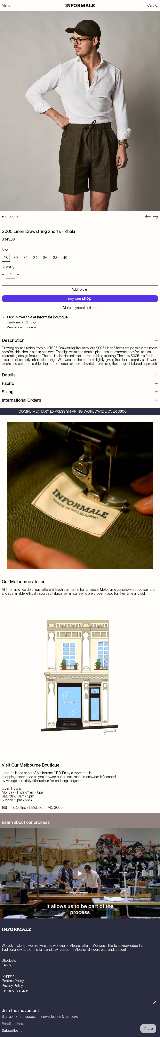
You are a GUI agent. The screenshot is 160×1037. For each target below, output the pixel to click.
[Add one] (18, 274)
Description (13, 340)
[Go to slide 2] (6, 216)
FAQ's (6, 965)
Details (9, 375)
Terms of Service (15, 990)
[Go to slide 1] (3, 216)
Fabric (8, 383)
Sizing (7, 391)
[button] (152, 5)
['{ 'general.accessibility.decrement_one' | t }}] (3, 274)
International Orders (21, 400)
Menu (6, 5)
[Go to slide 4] (13, 216)
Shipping (8, 976)
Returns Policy (13, 981)
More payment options (80, 308)
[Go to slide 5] (17, 216)
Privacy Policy (12, 986)
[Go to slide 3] (10, 216)
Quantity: (8, 267)
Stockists (9, 960)
